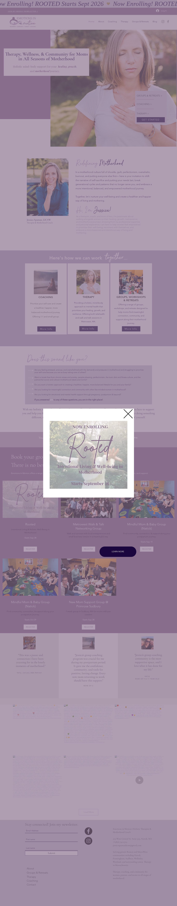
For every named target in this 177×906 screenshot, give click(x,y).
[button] (128, 413)
